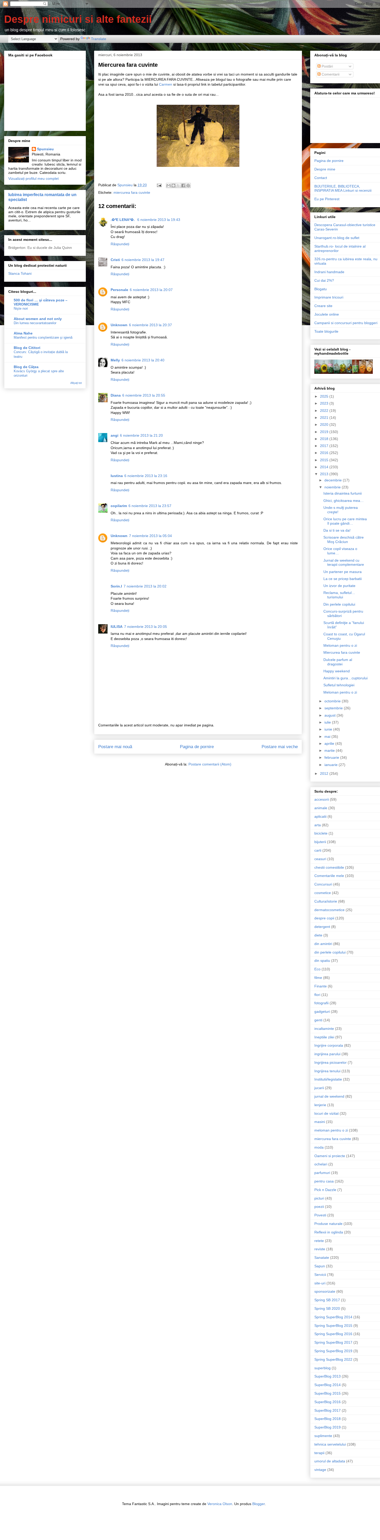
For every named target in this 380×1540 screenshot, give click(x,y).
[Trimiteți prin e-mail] (168, 185)
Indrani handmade (329, 272)
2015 (324, 460)
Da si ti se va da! (337, 530)
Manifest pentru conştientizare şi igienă (43, 337)
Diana (116, 395)
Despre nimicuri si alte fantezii (78, 19)
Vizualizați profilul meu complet (33, 178)
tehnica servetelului (330, 1444)
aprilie (329, 743)
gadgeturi (322, 1011)
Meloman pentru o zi (340, 645)
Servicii (320, 1275)
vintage (320, 1470)
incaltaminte (324, 1028)
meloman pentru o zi (331, 1130)
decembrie (333, 480)
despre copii (324, 918)
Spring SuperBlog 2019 (333, 1351)
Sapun (319, 1266)
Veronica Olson (219, 1504)
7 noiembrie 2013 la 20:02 (145, 586)
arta (317, 825)
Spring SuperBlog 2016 (333, 1334)
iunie (328, 729)
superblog (322, 1368)
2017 (324, 446)
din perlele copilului (330, 952)
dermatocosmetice (329, 910)
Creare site (323, 306)
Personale (119, 290)
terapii (319, 1453)
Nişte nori (21, 308)
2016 (324, 453)
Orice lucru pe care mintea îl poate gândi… (345, 521)
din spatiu (322, 960)
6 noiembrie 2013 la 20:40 (142, 360)
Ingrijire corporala (328, 1045)
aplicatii (320, 816)
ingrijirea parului (327, 1054)
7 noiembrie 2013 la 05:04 (150, 536)
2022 (324, 410)
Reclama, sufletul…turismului (339, 595)
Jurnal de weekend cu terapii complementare (343, 562)
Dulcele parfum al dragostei (337, 662)
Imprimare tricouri (328, 297)
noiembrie (333, 487)
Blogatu (320, 289)
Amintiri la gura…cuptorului (345, 678)
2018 (324, 439)
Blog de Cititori (27, 348)
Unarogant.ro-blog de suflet (336, 238)
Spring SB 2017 (327, 1300)
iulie (328, 722)
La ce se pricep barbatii (342, 579)
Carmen (165, 84)
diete (318, 935)
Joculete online (326, 314)
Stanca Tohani (20, 273)
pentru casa (324, 1181)
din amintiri (323, 944)
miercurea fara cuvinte (131, 192)
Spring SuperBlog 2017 (333, 1342)
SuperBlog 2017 (327, 1410)
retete (319, 1241)
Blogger (258, 1504)
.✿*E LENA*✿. (123, 220)
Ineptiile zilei (324, 1037)
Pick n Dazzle (325, 1190)
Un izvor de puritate (339, 586)
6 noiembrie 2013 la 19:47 (142, 260)
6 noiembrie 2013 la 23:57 (149, 506)
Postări (327, 66)
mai (327, 736)
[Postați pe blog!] (173, 185)
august (330, 715)
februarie (332, 757)
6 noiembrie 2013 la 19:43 (158, 220)
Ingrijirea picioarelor (330, 1062)
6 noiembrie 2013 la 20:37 (150, 325)
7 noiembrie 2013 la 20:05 (145, 626)
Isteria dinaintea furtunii (342, 493)
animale (320, 808)
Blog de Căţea (26, 367)
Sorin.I (116, 586)
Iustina (117, 476)
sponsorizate (324, 1291)
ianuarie (331, 765)
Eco (317, 969)
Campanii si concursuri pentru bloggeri (345, 323)
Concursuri (323, 884)
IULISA (117, 626)
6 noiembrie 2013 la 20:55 (143, 395)
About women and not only (38, 319)
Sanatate (321, 1257)
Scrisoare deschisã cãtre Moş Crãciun (343, 539)
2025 (324, 396)
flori (317, 995)
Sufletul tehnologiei (338, 685)
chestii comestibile (329, 867)
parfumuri (322, 1173)
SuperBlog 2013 (327, 1376)
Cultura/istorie (325, 901)
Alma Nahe (23, 333)
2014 (324, 467)
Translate (98, 39)
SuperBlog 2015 (327, 1393)
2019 (324, 432)
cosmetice (322, 893)
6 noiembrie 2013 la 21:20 (141, 435)
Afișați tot (76, 382)
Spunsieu (45, 149)
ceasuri (320, 859)
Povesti (320, 1215)
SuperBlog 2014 (327, 1385)
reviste (319, 1249)
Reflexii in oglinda (328, 1232)
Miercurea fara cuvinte (341, 652)
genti (318, 1020)
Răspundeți (120, 244)
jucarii (319, 1088)
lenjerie (320, 1105)
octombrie (333, 701)
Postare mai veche (280, 746)
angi (114, 435)
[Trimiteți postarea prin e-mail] (159, 185)
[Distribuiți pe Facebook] (183, 185)
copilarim (119, 506)
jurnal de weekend (329, 1096)
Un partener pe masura (342, 572)
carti (317, 850)
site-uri (319, 1283)
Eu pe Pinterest (326, 199)
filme (318, 978)
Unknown (119, 325)
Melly (115, 360)
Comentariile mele (329, 876)
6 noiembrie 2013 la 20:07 (151, 290)
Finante (320, 986)
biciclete (321, 833)
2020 (324, 424)
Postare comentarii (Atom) (209, 764)
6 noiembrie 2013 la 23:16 (145, 476)
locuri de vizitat (326, 1113)
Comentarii (330, 74)
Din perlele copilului (339, 604)
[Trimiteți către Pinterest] (188, 185)
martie (330, 750)
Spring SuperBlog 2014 (333, 1317)
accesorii (321, 799)
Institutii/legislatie (328, 1079)
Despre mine (324, 169)
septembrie (334, 708)
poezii (319, 1206)
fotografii (321, 1003)
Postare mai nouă (115, 746)
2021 (324, 417)
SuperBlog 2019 (327, 1427)
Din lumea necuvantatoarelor (35, 323)
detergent (322, 927)
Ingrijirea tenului (327, 1071)
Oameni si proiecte (329, 1156)
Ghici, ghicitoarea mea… (343, 501)
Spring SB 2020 (327, 1308)
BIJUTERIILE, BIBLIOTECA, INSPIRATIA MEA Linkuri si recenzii (342, 188)
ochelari (320, 1164)
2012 (324, 773)
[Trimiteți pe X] (178, 185)
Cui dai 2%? (324, 280)
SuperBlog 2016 (327, 1402)
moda (319, 1147)
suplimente (323, 1436)
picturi (319, 1198)
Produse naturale (328, 1224)
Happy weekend (336, 671)
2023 (324, 403)
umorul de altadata (329, 1461)
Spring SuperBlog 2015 (333, 1325)
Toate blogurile (326, 331)
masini (319, 1122)
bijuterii (320, 842)
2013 (324, 474)
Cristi (115, 260)
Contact (320, 178)
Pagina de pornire (197, 746)
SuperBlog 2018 (327, 1419)
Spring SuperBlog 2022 (333, 1359)
